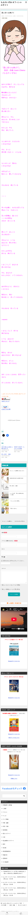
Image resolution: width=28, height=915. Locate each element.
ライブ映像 (5, 819)
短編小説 (5, 854)
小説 (4, 837)
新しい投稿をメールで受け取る (11, 589)
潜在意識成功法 (7, 851)
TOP (12, 903)
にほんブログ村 (6, 409)
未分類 (4, 847)
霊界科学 (5, 858)
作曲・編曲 (5, 822)
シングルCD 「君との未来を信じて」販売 (17, 494)
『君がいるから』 (13, 508)
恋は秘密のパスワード (8, 840)
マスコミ (5, 812)
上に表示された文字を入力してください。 (13, 560)
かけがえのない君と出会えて (21, 521)
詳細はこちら (14, 778)
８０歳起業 (5, 862)
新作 (4, 844)
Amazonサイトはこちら (14, 661)
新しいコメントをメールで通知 (11, 585)
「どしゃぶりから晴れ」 (16, 500)
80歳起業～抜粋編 (7, 805)
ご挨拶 (4, 808)
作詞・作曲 (4, 18)
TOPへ (21, 913)
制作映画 (5, 830)
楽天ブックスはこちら (14, 737)
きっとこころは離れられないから (17, 470)
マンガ (4, 815)
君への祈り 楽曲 (6, 454)
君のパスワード (7, 833)
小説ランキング (5, 401)
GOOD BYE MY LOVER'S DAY (16, 478)
